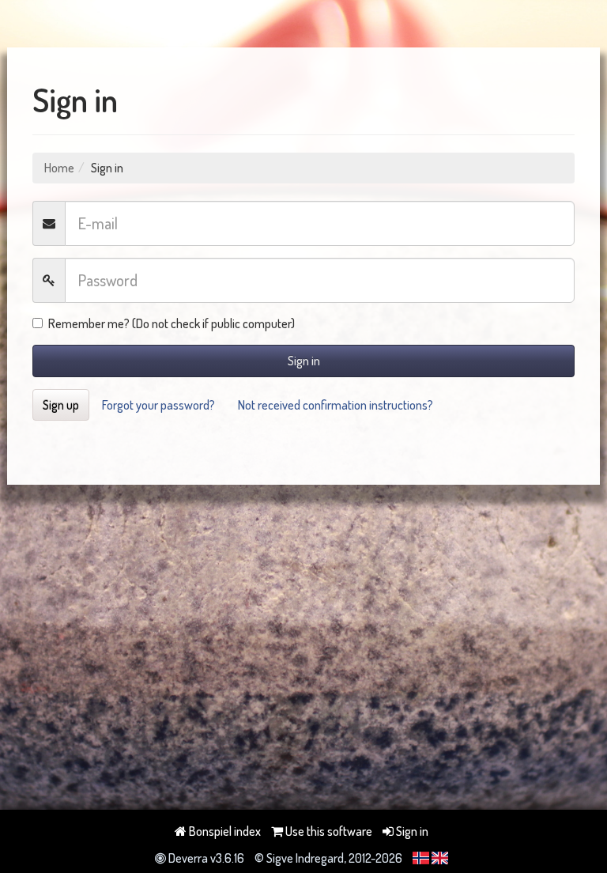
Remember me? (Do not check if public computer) (171, 323)
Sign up (61, 405)
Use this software (327, 831)
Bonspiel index (224, 831)
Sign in (304, 360)
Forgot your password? (158, 405)
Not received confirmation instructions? (335, 405)
